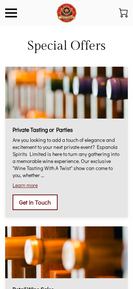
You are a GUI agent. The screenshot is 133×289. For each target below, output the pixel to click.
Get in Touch (35, 202)
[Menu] (11, 13)
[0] (123, 13)
